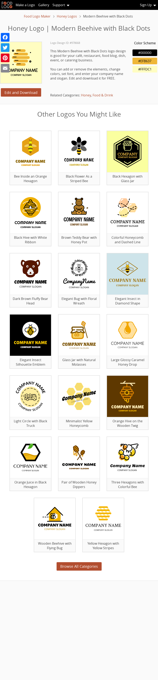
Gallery (43, 5)
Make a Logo (25, 5)
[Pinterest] (5, 58)
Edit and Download (21, 92)
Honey (86, 95)
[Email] (5, 68)
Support (58, 5)
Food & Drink (103, 95)
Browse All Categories (79, 566)
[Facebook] (5, 37)
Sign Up (146, 5)
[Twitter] (5, 47)
